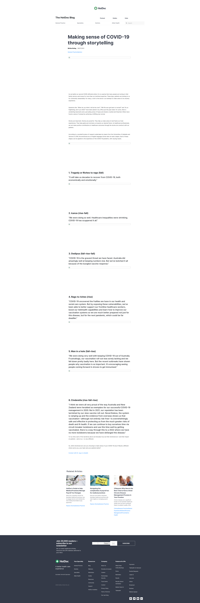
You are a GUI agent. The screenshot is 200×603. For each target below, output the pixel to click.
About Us (103, 565)
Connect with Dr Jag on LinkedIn (78, 453)
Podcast (102, 18)
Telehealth (118, 590)
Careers (103, 572)
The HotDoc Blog (65, 17)
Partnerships (104, 576)
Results (117, 578)
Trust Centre (104, 581)
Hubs (126, 18)
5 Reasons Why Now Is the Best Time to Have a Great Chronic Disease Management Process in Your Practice (123, 493)
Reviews (131, 588)
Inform (131, 581)
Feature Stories (70, 505)
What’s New (119, 565)
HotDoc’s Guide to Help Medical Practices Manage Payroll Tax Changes (75, 491)
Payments (131, 564)
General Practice (73, 52)
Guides (115, 18)
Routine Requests (133, 571)
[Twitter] (134, 598)
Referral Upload (133, 591)
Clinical (116, 508)
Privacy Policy (104, 588)
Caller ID (131, 574)
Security (103, 578)
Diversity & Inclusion (106, 569)
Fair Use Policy (105, 595)
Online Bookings (120, 567)
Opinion (80, 52)
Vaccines (131, 578)
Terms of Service (105, 591)
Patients (123, 510)
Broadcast (132, 585)
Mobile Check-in (120, 587)
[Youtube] (138, 598)
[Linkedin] (141, 598)
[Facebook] (130, 598)
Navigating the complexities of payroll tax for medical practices (99, 491)
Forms (117, 571)
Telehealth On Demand (135, 567)
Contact (103, 585)
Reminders (118, 574)
